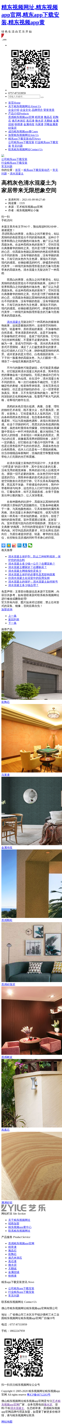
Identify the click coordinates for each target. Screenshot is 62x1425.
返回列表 (13, 619)
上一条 (12, 615)
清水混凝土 (17, 173)
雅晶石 (48, 117)
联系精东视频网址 (25, 149)
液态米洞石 (18, 120)
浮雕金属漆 (51, 124)
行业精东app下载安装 (14, 162)
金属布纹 (28, 124)
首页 (14, 102)
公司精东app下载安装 (21, 142)
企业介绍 (13, 109)
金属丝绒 (13, 1272)
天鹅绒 (48, 120)
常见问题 (17, 145)
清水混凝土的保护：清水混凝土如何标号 (33, 581)
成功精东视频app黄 (23, 131)
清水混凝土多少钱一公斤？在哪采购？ (31, 563)
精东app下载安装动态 (24, 138)
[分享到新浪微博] (14, 545)
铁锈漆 (18, 124)
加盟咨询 (6, 609)
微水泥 (39, 120)
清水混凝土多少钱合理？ (23, 585)
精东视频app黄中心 (20, 1227)
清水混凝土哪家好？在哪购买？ (27, 567)
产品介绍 (18, 113)
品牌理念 (37, 109)
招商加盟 (13, 1223)
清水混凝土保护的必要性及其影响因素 (31, 574)
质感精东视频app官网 (21, 117)
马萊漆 (39, 124)
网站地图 (6, 1421)
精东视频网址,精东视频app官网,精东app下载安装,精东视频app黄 (30, 14)
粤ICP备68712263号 (38, 1394)
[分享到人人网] (25, 545)
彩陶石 (12, 1254)
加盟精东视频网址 (23, 135)
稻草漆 (39, 117)
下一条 (12, 623)
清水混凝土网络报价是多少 (24, 570)
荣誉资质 (48, 109)
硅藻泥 (12, 127)
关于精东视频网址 (24, 106)
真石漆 (30, 120)
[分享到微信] (30, 545)
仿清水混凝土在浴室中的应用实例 (29, 578)
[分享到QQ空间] (9, 545)
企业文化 (25, 109)
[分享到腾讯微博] (19, 545)
